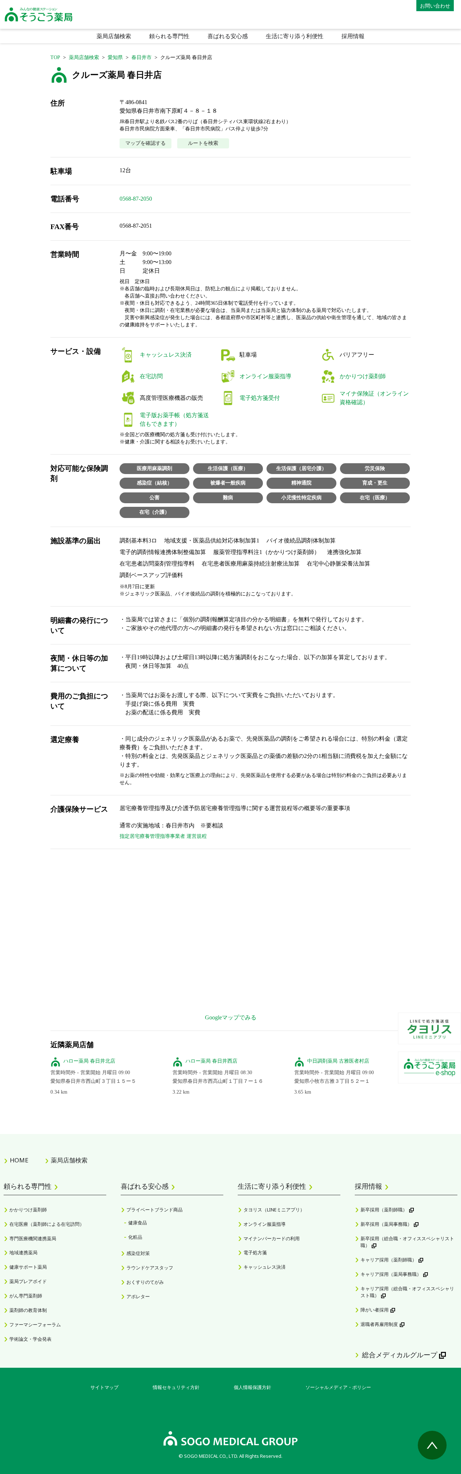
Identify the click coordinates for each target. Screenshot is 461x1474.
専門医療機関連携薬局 (32, 1238)
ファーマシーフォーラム (35, 1324)
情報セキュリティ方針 (176, 1387)
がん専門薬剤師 (25, 1295)
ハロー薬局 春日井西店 (211, 1061)
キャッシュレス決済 (264, 1267)
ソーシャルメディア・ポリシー (338, 1387)
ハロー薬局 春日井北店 (89, 1061)
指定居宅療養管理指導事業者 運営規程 (163, 836)
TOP (55, 57)
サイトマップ (104, 1387)
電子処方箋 (255, 1252)
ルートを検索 (203, 143)
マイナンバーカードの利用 (271, 1238)
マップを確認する (145, 143)
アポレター (138, 1296)
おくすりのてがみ (145, 1282)
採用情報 (352, 36)
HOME (19, 1160)
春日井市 (141, 57)
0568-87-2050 (136, 199)
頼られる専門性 (169, 36)
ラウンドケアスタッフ (149, 1267)
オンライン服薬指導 (264, 1224)
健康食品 (137, 1222)
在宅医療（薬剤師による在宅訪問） (46, 1224)
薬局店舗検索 (114, 36)
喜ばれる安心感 (227, 36)
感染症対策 (138, 1253)
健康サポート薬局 (28, 1267)
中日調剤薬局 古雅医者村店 (338, 1061)
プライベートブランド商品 (154, 1209)
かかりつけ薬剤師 (28, 1209)
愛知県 (115, 57)
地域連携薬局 (23, 1252)
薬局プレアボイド (28, 1281)
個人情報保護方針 (252, 1387)
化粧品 (135, 1237)
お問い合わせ (435, 5)
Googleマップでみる (230, 1017)
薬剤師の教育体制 (28, 1310)
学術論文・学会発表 (30, 1339)
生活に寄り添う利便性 (294, 36)
